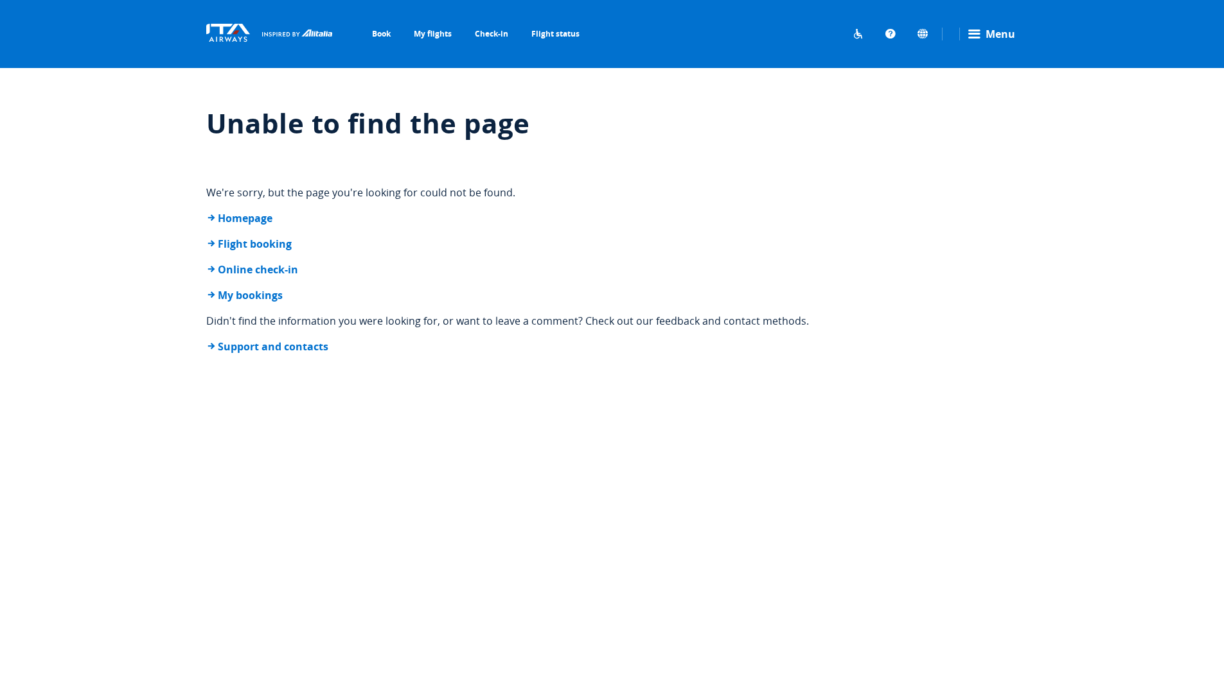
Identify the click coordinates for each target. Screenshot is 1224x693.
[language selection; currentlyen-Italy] (923, 34)
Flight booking (255, 244)
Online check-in (258, 269)
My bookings (250, 295)
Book (381, 33)
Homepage (245, 218)
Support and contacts (273, 346)
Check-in (491, 33)
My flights (433, 33)
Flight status (555, 33)
